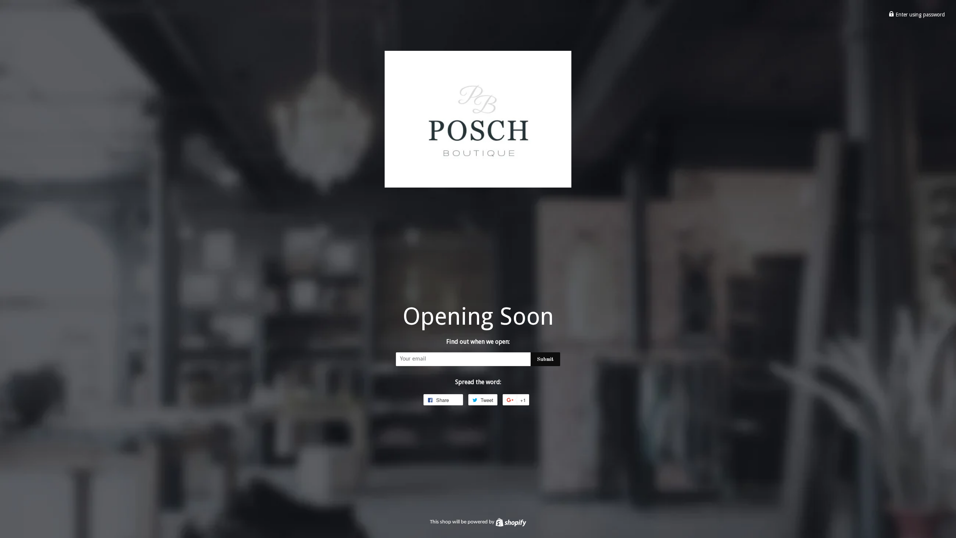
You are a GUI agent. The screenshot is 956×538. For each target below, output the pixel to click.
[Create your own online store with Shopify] (511, 522)
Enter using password (919, 15)
